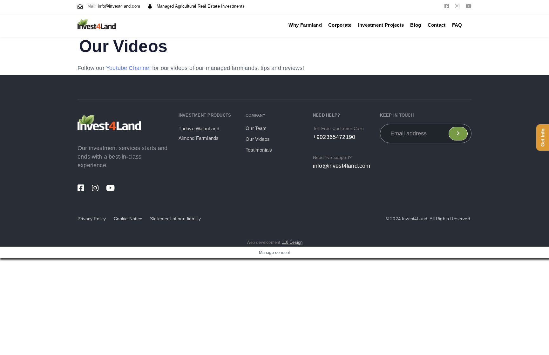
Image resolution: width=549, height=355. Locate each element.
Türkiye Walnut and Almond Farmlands (199, 133)
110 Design (292, 242)
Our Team (256, 128)
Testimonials (259, 150)
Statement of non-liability (175, 218)
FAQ (457, 25)
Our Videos (258, 139)
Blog (415, 25)
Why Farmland (305, 25)
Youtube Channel (128, 68)
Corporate (340, 25)
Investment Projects (381, 25)
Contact (437, 25)
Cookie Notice (128, 218)
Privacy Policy (92, 218)
